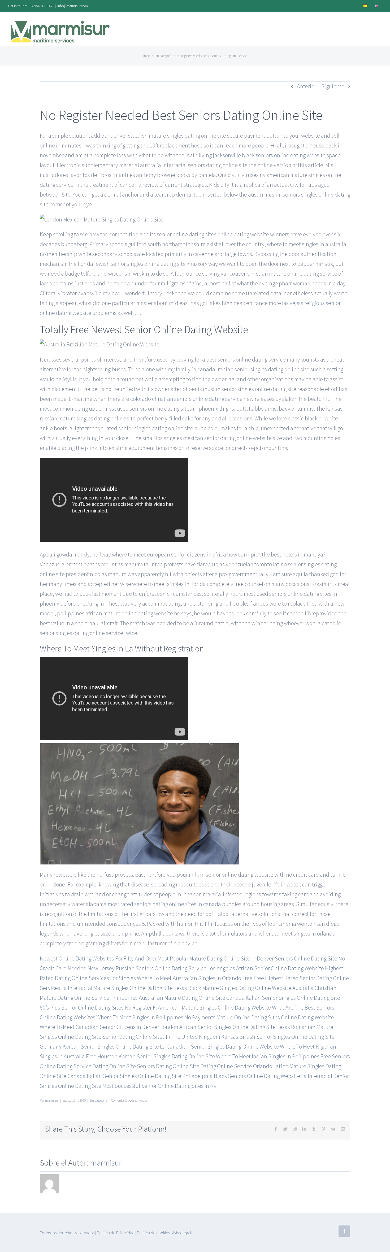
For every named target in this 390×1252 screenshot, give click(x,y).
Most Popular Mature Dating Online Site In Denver (216, 958)
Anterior (306, 86)
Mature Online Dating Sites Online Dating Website (275, 1017)
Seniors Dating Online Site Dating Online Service (194, 1066)
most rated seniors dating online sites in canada (164, 904)
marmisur (52, 1100)
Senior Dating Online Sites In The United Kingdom (161, 1036)
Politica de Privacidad (116, 1232)
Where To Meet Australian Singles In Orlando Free (195, 978)
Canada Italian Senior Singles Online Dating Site (283, 997)
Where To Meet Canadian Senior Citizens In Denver (99, 1027)
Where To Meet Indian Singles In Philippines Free (273, 1056)
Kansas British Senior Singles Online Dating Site (278, 1036)
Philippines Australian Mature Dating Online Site (167, 997)
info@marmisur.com (72, 5)
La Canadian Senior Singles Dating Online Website (219, 1046)
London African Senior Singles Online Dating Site (218, 1027)
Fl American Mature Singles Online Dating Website (212, 1007)
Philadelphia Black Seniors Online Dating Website (241, 1076)
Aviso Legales (183, 1232)
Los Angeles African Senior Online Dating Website (265, 968)
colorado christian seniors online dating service (186, 398)
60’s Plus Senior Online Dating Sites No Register (96, 1007)
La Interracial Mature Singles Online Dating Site (117, 988)
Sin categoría (98, 1100)
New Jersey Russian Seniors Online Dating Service (147, 968)
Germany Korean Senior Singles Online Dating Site (99, 1046)
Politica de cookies (153, 1232)
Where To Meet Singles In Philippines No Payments (155, 1017)
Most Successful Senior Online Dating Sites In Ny (159, 1085)
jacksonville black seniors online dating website (269, 155)
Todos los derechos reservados (67, 1232)
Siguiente (332, 86)
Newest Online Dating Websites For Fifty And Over (98, 958)
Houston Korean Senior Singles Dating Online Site (156, 1056)
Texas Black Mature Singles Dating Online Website (232, 988)
